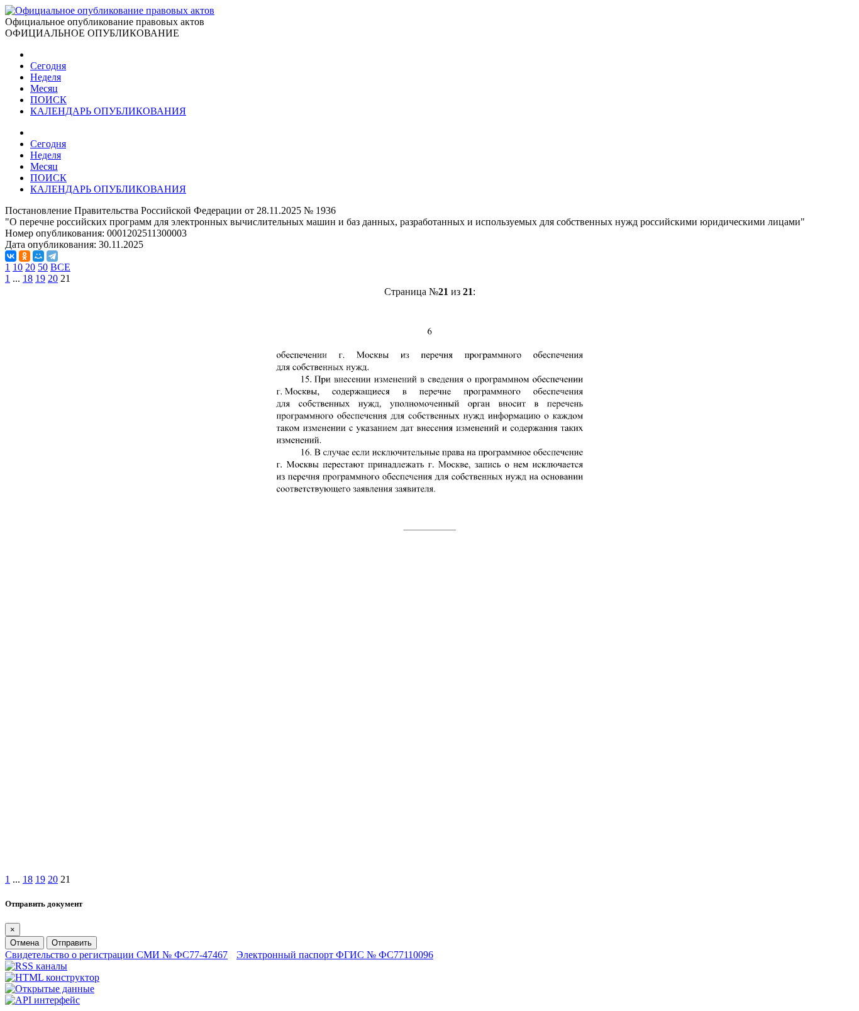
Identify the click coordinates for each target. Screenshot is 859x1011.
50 (43, 267)
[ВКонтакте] (10, 256)
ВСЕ (60, 267)
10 (18, 267)
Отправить (72, 942)
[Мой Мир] (38, 256)
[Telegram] (52, 256)
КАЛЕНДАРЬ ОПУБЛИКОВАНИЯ (108, 111)
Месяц (44, 88)
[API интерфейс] (42, 1000)
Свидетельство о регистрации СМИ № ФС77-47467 (116, 954)
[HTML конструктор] (52, 977)
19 (40, 278)
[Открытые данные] (49, 988)
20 (30, 267)
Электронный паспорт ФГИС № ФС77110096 (334, 954)
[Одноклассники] (24, 256)
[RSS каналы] (36, 966)
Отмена (24, 942)
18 (28, 278)
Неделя (45, 77)
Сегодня (48, 65)
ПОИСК (48, 99)
